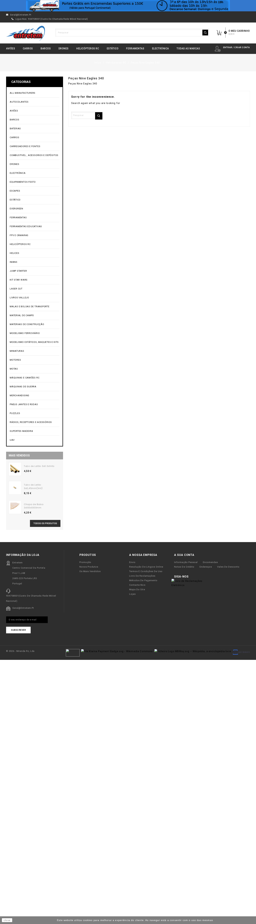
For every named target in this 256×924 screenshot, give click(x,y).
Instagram (204, 577)
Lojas (132, 594)
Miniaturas (34, 351)
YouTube (199, 577)
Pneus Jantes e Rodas (24, 404)
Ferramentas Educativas (26, 226)
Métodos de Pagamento (143, 580)
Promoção (85, 562)
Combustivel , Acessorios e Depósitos (34, 155)
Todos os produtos (45, 523)
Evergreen (16, 208)
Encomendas (210, 562)
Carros (28, 48)
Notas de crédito (184, 566)
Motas (34, 368)
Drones (64, 48)
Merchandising (34, 395)
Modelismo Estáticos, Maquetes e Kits (34, 342)
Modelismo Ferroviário (34, 333)
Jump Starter (34, 271)
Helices (34, 253)
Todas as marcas (188, 48)
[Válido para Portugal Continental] (128, 5)
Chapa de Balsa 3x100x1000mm (33, 506)
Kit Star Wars (19, 279)
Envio (132, 562)
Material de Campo (22, 315)
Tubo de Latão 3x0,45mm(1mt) (33, 486)
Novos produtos (88, 566)
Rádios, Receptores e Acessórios (31, 422)
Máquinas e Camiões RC (34, 377)
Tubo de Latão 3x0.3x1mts (39, 466)
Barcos (46, 48)
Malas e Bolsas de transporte (29, 306)
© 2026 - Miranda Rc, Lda (20, 651)
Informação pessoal (185, 562)
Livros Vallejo (19, 297)
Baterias (34, 128)
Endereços (206, 566)
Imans (13, 262)
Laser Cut (16, 288)
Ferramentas (135, 48)
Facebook (193, 577)
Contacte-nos (137, 585)
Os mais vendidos (90, 571)
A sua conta (184, 555)
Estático (112, 48)
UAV (34, 440)
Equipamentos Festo (23, 182)
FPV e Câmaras (34, 235)
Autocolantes (19, 101)
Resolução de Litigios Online (146, 566)
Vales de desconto (228, 566)
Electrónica (160, 48)
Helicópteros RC (87, 48)
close (7, 920)
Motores (34, 360)
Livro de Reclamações (142, 576)
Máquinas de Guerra (23, 386)
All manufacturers (34, 93)
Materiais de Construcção (34, 324)
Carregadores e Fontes (34, 146)
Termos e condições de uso (145, 571)
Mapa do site (137, 589)
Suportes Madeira (21, 431)
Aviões (10, 48)
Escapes (15, 190)
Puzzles (34, 413)
